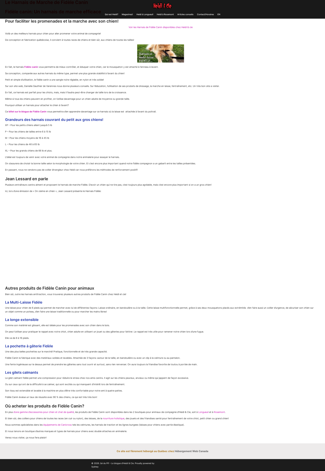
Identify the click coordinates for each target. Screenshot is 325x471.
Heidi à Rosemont (165, 14)
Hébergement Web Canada (191, 451)
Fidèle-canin (31, 67)
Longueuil (203, 412)
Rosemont (219, 412)
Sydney (95, 466)
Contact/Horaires (205, 14)
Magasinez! (127, 14)
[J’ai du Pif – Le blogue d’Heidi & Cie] (162, 6)
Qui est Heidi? (111, 14)
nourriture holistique (113, 418)
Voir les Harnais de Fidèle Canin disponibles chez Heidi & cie (161, 27)
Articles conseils (185, 14)
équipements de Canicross (57, 424)
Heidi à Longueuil (144, 14)
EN (218, 14)
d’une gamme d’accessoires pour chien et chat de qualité (43, 412)
